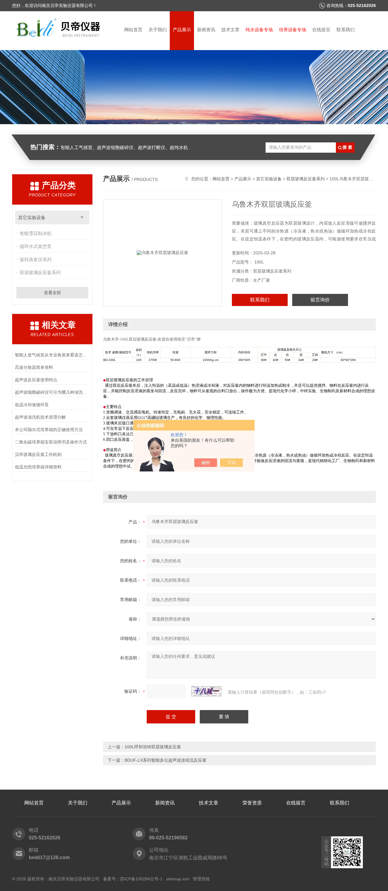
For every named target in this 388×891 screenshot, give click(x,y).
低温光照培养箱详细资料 (38, 466)
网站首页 (133, 29)
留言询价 (320, 299)
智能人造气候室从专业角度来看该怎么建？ (52, 354)
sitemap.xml (177, 878)
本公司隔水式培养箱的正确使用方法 (49, 429)
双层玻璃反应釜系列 (40, 272)
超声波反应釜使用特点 (36, 379)
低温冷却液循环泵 (32, 404)
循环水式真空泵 (36, 246)
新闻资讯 (206, 29)
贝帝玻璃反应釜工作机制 (38, 454)
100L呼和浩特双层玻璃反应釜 (153, 746)
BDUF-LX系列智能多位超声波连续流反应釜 (165, 760)
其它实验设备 (31, 217)
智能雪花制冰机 (36, 233)
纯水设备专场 (259, 29)
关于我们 (158, 29)
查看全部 (52, 292)
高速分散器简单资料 (34, 367)
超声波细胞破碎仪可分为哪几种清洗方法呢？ (52, 392)
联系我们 (345, 29)
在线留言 (321, 29)
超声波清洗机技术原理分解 (40, 417)
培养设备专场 (292, 29)
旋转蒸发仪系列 (36, 259)
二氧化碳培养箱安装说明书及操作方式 (51, 442)
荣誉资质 (252, 802)
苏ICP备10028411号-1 (141, 878)
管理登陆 (201, 878)
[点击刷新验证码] (206, 691)
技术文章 (230, 29)
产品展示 (182, 29)
